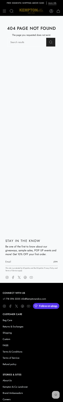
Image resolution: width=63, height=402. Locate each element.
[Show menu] (4, 11)
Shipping (7, 332)
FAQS (5, 345)
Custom (6, 339)
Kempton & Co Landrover (15, 386)
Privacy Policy (49, 268)
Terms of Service (11, 270)
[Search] (50, 42)
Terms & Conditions (12, 351)
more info (52, 3)
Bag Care (7, 320)
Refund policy (9, 364)
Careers (7, 399)
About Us (7, 380)
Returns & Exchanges (13, 326)
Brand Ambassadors (13, 393)
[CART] (58, 11)
